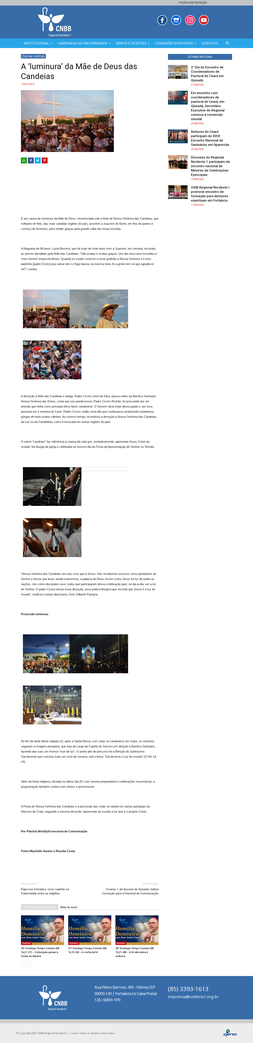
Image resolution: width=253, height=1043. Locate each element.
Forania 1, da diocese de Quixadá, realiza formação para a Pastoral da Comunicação (130, 891)
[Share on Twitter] (38, 160)
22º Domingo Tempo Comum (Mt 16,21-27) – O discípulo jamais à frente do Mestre (40, 952)
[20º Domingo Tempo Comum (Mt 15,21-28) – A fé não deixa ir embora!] (137, 930)
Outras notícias (33, 56)
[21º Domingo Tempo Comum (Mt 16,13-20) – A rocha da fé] (89, 930)
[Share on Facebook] (31, 160)
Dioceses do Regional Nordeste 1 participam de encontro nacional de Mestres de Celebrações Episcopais (210, 166)
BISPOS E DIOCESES (131, 43)
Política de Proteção (193, 2)
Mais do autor (68, 907)
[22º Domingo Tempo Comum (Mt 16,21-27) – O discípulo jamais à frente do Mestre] (42, 930)
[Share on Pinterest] (45, 160)
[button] (227, 43)
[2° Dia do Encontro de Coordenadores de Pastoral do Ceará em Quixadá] (178, 72)
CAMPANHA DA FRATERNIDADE (82, 43)
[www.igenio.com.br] (230, 1035)
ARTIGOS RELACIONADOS (39, 907)
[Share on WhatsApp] (24, 160)
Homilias (26, 943)
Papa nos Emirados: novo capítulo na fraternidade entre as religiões (45, 891)
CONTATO (210, 43)
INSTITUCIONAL (36, 43)
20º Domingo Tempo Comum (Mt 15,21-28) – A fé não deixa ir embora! (134, 952)
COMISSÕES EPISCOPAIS (174, 43)
